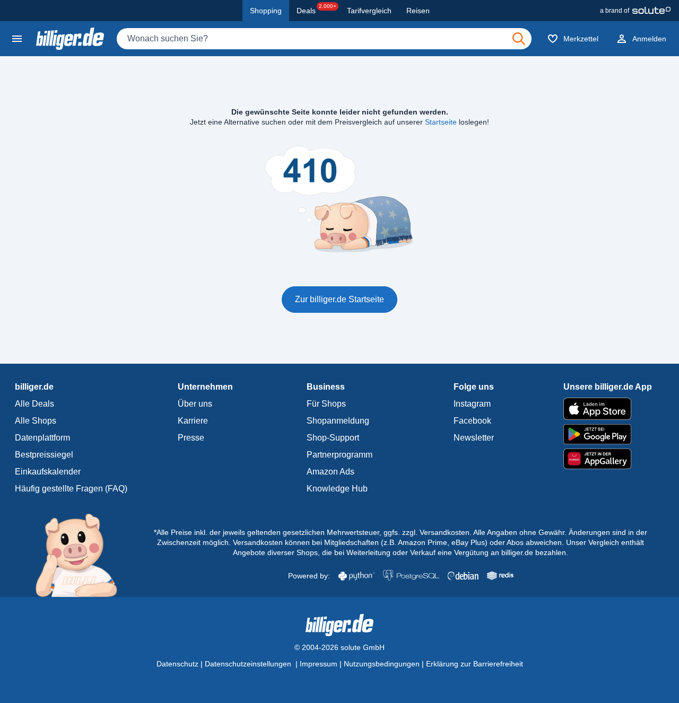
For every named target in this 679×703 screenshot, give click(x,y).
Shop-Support (333, 437)
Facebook (472, 420)
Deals (316, 9)
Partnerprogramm (339, 454)
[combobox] (324, 38)
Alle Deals (34, 403)
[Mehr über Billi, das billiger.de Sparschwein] (82, 554)
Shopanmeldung (338, 420)
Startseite (441, 122)
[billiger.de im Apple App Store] (607, 409)
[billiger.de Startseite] (70, 39)
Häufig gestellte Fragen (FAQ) (71, 488)
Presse (191, 437)
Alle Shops (35, 420)
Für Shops (326, 403)
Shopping (266, 10)
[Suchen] (518, 38)
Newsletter (474, 437)
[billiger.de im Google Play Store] (607, 434)
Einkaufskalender (48, 471)
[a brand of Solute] (635, 10)
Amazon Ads (330, 471)
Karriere (193, 420)
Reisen (418, 10)
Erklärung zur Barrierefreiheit (474, 664)
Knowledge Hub (337, 488)
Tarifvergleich (369, 10)
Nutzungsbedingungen (382, 664)
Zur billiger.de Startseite (339, 299)
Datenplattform (42, 437)
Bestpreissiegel (44, 454)
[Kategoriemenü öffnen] (17, 38)
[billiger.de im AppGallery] (607, 459)
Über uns (195, 403)
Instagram (472, 403)
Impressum (318, 664)
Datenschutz (177, 664)
